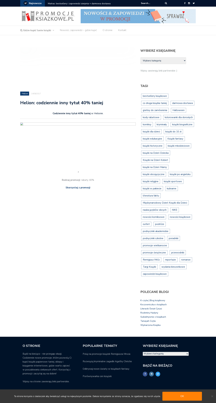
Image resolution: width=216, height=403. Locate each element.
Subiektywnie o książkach (153, 316)
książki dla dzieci (151, 131)
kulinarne (171, 188)
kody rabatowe (151, 117)
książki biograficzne (182, 124)
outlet (146, 224)
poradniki (173, 238)
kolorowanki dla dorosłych (179, 117)
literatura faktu (151, 195)
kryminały (162, 124)
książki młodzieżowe (179, 145)
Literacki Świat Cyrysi (151, 308)
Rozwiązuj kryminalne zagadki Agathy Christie (107, 361)
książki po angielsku (180, 174)
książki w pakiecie (152, 188)
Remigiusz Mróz (151, 259)
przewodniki (177, 252)
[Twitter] (194, 3)
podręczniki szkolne (153, 238)
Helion (25, 93)
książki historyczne (152, 145)
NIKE (174, 209)
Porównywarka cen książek (97, 376)
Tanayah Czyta (148, 320)
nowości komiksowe (153, 217)
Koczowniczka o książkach (153, 304)
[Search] (166, 3)
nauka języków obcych (155, 209)
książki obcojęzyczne (153, 174)
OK (182, 396)
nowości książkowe (180, 217)
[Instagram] (189, 3)
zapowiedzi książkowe (155, 274)
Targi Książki (149, 266)
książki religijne (150, 181)
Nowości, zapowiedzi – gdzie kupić (78, 30)
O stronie (107, 30)
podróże (159, 224)
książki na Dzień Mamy (155, 167)
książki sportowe (173, 181)
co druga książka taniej (155, 103)
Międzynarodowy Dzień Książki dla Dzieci (165, 202)
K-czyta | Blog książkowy (152, 300)
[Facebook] (184, 3)
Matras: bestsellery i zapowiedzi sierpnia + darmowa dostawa (79, 3)
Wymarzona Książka (150, 325)
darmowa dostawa (182, 103)
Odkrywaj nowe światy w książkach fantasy (106, 368)
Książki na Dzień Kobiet (155, 160)
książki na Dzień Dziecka (156, 153)
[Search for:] (150, 3)
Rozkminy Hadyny (149, 312)
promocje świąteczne (154, 252)
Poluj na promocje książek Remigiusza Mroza (106, 354)
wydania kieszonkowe (173, 266)
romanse (186, 259)
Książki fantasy (175, 138)
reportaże (170, 259)
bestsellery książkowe (155, 96)
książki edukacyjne (152, 138)
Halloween (179, 110)
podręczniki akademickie (155, 231)
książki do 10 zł (173, 131)
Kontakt (122, 30)
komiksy (147, 124)
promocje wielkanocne (155, 245)
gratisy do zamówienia (155, 110)
